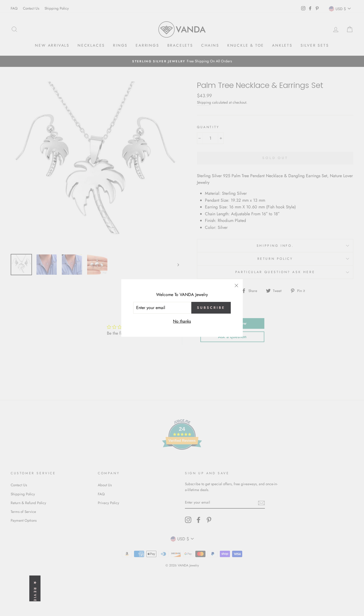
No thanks (182, 321)
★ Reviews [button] (35, 595)
